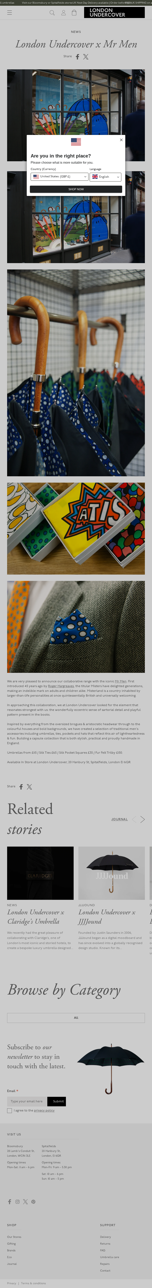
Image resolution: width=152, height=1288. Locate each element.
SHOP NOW (76, 189)
